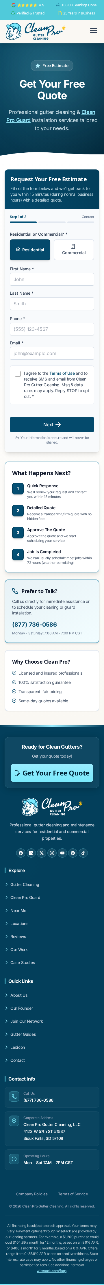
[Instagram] (52, 853)
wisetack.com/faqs (51, 1271)
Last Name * (22, 293)
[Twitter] (41, 853)
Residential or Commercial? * (39, 234)
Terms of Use (62, 373)
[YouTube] (62, 853)
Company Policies (32, 1194)
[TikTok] (83, 853)
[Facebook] (20, 853)
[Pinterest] (72, 853)
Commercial (74, 252)
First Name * (22, 268)
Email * (16, 342)
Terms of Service (73, 1194)
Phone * (17, 318)
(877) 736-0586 (34, 624)
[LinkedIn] (31, 853)
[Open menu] (93, 31)
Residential (33, 249)
